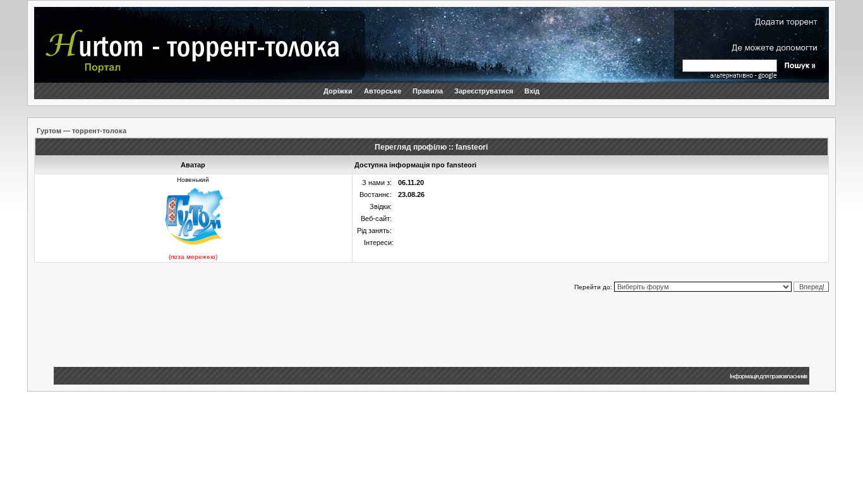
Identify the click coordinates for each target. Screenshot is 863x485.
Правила (428, 91)
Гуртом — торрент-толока (81, 131)
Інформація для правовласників (768, 376)
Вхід (532, 91)
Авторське (382, 91)
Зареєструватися (483, 91)
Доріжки (338, 91)
